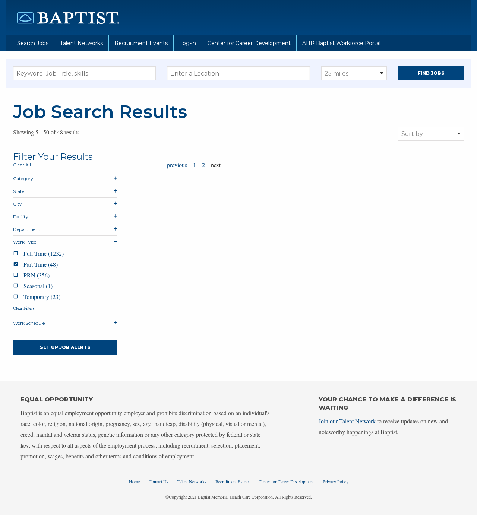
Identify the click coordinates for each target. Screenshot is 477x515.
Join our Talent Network (347, 421)
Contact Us (158, 481)
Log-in (187, 43)
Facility (20, 216)
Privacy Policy (335, 481)
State (18, 191)
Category (23, 178)
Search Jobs (32, 43)
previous (177, 165)
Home (134, 481)
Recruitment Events (141, 43)
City (17, 203)
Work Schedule (29, 323)
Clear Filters (24, 308)
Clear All (22, 165)
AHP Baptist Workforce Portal (341, 43)
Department (26, 229)
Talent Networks (81, 43)
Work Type (24, 241)
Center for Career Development (249, 43)
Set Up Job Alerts (65, 347)
